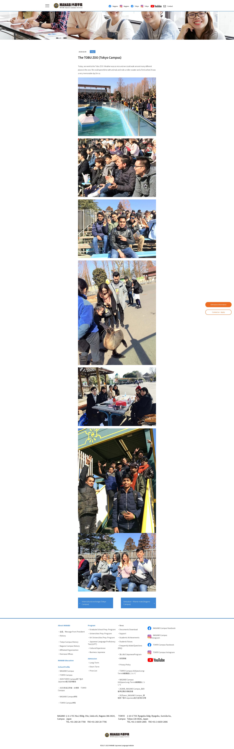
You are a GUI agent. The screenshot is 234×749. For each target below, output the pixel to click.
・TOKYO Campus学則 (67, 703)
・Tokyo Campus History (68, 642)
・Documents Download (128, 629)
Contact (169, 6)
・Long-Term (93, 662)
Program (91, 625)
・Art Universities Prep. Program (101, 637)
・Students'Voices (125, 641)
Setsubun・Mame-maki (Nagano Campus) (136, 603)
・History (62, 635)
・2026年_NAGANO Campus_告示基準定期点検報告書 (131, 690)
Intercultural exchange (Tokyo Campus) (94, 603)
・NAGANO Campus (66, 671)
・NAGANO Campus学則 (67, 696)
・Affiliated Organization (68, 650)
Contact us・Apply (218, 312)
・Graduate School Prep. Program (102, 629)
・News (121, 625)
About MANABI (64, 625)
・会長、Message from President (71, 631)
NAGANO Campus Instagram (159, 636)
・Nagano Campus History (69, 646)
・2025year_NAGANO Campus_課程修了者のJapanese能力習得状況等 (132, 696)
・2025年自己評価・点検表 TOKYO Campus (72, 689)
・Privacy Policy (124, 664)
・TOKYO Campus (65, 675)
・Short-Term (93, 666)
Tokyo (136, 6)
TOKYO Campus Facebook (162, 644)
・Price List (92, 670)
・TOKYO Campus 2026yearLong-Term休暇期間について (131, 672)
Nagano (114, 6)
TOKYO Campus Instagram (163, 652)
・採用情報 (122, 658)
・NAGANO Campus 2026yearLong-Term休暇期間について (131, 682)
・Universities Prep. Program (100, 633)
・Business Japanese (96, 652)
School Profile (64, 667)
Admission (92, 658)
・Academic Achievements (128, 637)
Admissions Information (218, 305)
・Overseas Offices (65, 654)
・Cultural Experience (96, 648)
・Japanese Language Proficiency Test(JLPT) (101, 642)
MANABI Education (66, 660)
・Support (122, 633)
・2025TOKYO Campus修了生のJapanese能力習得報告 (70, 680)
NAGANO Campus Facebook (163, 628)
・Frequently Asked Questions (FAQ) (130, 646)
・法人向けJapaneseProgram (129, 654)
